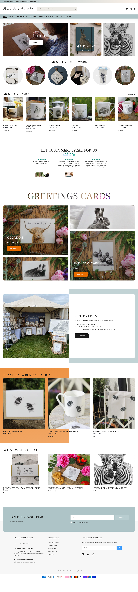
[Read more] (127, 9)
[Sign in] (131, 9)
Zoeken (74, 9)
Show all (130, 94)
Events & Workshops (46, 16)
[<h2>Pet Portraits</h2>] (35, 39)
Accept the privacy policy (80, 522)
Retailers (33, 16)
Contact (68, 16)
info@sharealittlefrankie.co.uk (25, 559)
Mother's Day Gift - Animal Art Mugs (65, 488)
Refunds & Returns (53, 545)
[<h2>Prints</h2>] (119, 39)
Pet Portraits (22, 16)
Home (5, 16)
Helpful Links (53, 538)
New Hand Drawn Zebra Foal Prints (110, 488)
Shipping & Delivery (53, 542)
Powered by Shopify (77, 571)
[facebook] (83, 554)
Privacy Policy (52, 548)
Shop (11, 16)
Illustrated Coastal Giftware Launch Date (22, 489)
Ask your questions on (26, 562)
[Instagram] (88, 554)
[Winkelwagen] (134, 9)
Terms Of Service (52, 551)
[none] (130, 109)
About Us (59, 16)
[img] (69, 153)
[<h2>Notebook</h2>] (85, 39)
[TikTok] (93, 554)
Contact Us (51, 554)
